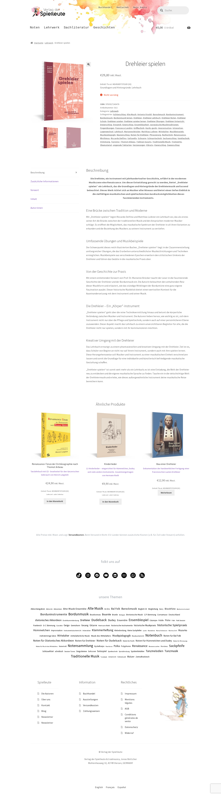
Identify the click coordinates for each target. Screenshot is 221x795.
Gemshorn (75, 625)
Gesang (84, 625)
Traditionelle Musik (161, 141)
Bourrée (106, 614)
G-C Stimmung (49, 625)
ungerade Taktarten (122, 145)
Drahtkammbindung (71, 620)
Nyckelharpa (99, 646)
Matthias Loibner (149, 131)
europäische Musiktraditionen (164, 124)
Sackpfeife (176, 646)
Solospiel (102, 651)
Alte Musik (131, 114)
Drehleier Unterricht (175, 121)
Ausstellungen (90, 699)
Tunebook (104, 657)
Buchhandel (105, 7)
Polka (117, 646)
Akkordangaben (38, 609)
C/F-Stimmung (150, 614)
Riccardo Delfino (118, 138)
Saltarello (132, 138)
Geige (67, 625)
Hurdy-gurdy (151, 128)
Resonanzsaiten (154, 646)
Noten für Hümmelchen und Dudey (154, 640)
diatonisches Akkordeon (48, 620)
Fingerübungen (107, 128)
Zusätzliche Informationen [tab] (44, 181)
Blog (43, 710)
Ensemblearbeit (141, 124)
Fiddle (161, 620)
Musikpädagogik (108, 135)
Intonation (178, 128)
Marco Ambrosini (161, 631)
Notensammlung (80, 645)
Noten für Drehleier (140, 135)
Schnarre (142, 138)
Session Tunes (69, 651)
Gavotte (59, 625)
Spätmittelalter (137, 651)
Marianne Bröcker (132, 131)
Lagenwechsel (106, 131)
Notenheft (63, 646)
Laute (145, 631)
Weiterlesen (166, 492)
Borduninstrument (175, 114)
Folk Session (180, 620)
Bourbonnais (95, 614)
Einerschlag (127, 124)
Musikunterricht (138, 636)
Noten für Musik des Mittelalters (47, 646)
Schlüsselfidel (48, 651)
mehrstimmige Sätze (48, 636)
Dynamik (117, 124)
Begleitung (153, 609)
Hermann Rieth (104, 625)
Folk (173, 620)
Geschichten (104, 27)
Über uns (45, 699)
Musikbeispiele (177, 131)
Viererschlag (160, 145)
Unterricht (112, 657)
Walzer (130, 656)
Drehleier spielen (115, 121)
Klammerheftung (102, 630)
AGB (127, 708)
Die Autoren (47, 693)
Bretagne (122, 615)
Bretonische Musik (134, 614)
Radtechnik (167, 135)
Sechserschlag (169, 138)
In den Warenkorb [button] (55, 501)
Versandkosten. (76, 534)
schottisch (59, 651)
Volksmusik (121, 657)
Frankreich (37, 625)
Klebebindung (120, 630)
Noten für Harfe (128, 641)
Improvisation (165, 128)
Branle (115, 614)
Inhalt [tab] (34, 198)
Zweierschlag (173, 145)
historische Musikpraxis (145, 625)
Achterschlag (119, 114)
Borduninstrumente (53, 614)
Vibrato (149, 145)
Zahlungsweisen (91, 710)
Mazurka (182, 630)
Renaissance (180, 135)
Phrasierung (155, 135)
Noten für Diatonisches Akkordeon (53, 640)
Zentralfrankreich (142, 656)
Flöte (167, 620)
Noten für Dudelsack (109, 640)
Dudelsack (99, 620)
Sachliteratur (76, 27)
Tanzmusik (171, 651)
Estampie (153, 620)
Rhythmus (105, 138)
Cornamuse (162, 614)
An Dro (107, 609)
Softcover (92, 651)
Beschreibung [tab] (38, 172)
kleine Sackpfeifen (134, 630)
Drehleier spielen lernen (135, 121)
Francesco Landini (123, 128)
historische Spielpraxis (172, 625)
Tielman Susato (143, 141)
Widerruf (129, 732)
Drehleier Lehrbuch (152, 118)
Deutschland (174, 614)
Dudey (112, 620)
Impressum (131, 693)
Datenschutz (131, 727)
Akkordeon (58, 609)
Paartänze (109, 646)
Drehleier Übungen (155, 121)
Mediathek (123, 7)
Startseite (38, 42)
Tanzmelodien (154, 651)
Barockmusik (159, 114)
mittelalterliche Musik (80, 635)
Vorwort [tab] (35, 190)
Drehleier (138, 118)
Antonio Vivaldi (144, 114)
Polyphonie (126, 646)
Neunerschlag (123, 135)
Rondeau (164, 646)
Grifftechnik (139, 128)
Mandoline (151, 631)
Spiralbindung (124, 651)
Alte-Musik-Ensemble (74, 608)
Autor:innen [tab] (37, 207)
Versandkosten (90, 705)
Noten (35, 27)
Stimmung (105, 141)
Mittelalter (164, 131)
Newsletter (47, 716)
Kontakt (45, 705)
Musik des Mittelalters (101, 635)
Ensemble (122, 620)
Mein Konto (140, 7)
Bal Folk (115, 608)
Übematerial (106, 145)
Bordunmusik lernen (123, 118)
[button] (88, 64)
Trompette (177, 141)
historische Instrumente (122, 625)
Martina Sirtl (173, 631)
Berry (161, 609)
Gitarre (93, 625)
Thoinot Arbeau (128, 141)
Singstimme (81, 651)
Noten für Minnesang (180, 641)
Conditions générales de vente (131, 718)
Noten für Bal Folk (172, 635)
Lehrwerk (52, 27)
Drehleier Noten (169, 118)
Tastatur (115, 141)
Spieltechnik (183, 138)
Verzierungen (139, 145)
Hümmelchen (41, 630)
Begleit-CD (142, 609)
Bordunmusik (106, 118)
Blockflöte (170, 608)
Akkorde (49, 609)
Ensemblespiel (139, 620)
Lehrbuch (118, 131)
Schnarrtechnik (154, 138)
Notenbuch (153, 635)
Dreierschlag (106, 124)
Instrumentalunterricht (72, 630)
